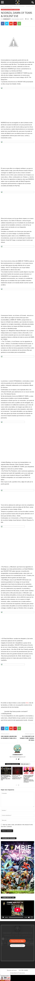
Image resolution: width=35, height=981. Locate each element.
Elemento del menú (12, 970)
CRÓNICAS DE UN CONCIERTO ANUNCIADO (14, 6)
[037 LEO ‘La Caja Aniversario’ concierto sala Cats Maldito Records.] (17, 771)
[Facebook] (16, 759)
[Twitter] (19, 759)
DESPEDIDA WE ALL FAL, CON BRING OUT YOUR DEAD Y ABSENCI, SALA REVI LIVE (6, 777)
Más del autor (25, 764)
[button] (32, 2)
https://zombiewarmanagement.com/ (17, 756)
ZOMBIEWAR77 (6, 19)
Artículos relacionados (12, 764)
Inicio (2, 6)
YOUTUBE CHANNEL (23, 970)
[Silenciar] (29, 917)
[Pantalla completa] (32, 917)
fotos (27, 702)
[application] (17, 909)
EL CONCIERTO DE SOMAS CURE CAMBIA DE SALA (27, 738)
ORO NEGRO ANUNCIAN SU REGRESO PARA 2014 (9, 737)
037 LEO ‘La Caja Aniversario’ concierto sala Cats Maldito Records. (17, 777)
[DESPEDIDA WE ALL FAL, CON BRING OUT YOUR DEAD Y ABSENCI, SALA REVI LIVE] (6, 771)
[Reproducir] (3, 917)
